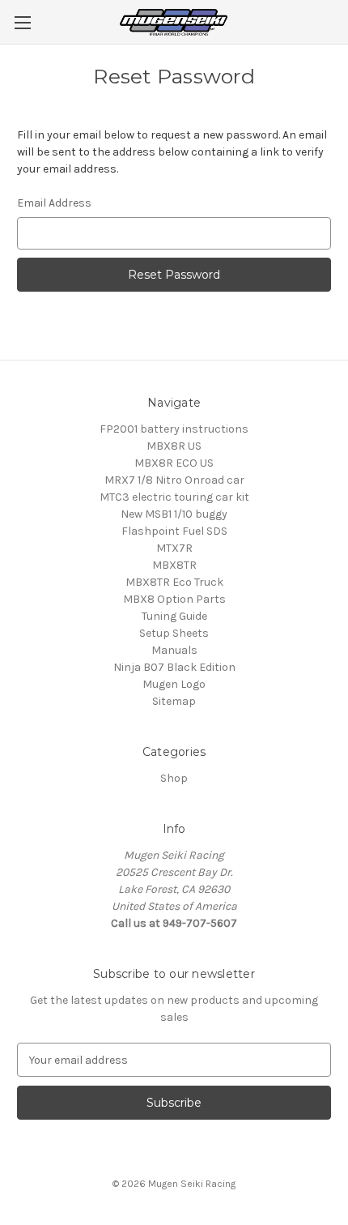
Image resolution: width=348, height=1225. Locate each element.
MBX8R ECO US (174, 463)
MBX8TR (174, 565)
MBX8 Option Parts (174, 599)
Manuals (174, 650)
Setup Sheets (174, 633)
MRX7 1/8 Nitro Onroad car (174, 480)
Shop (174, 778)
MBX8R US (174, 446)
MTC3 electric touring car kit (174, 497)
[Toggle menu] (22, 22)
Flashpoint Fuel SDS (174, 531)
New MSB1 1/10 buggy (174, 514)
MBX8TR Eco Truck (174, 582)
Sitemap (174, 701)
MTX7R (174, 548)
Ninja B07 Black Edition (174, 667)
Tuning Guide (174, 616)
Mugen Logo (174, 684)
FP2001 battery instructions (174, 429)
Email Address (54, 203)
